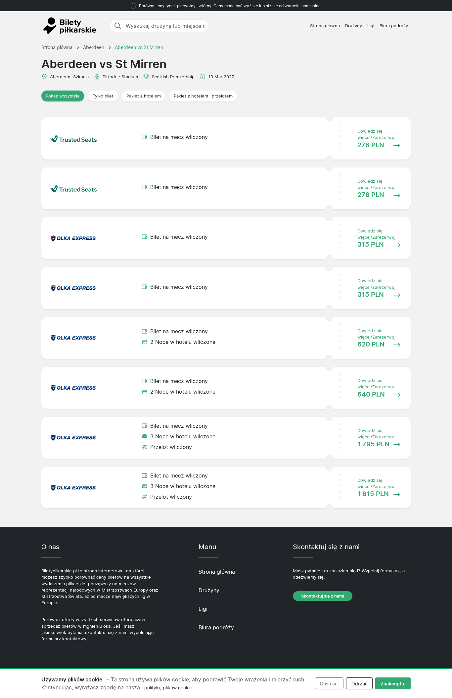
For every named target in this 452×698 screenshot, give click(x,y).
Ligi (370, 25)
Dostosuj (329, 683)
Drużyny (353, 25)
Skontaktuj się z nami (322, 596)
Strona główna (325, 25)
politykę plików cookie (168, 687)
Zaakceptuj (393, 683)
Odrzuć (359, 683)
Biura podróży (394, 25)
